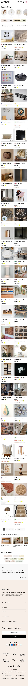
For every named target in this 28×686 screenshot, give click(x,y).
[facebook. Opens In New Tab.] (11, 666)
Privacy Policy (5, 678)
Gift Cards (5, 616)
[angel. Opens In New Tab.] (18, 666)
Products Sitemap (7, 675)
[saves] (20, 2)
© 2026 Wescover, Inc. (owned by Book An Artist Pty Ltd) (14, 672)
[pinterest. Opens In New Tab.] (13, 666)
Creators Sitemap (20, 675)
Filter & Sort (7, 25)
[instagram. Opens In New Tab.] (8, 666)
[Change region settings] (26, 2)
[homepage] (6, 2)
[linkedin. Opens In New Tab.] (15, 666)
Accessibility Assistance (9, 621)
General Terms (13, 678)
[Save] (11, 31)
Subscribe (14, 636)
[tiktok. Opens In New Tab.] (20, 666)
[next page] (23, 529)
